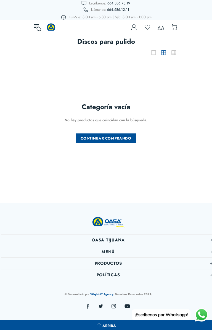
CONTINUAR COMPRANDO (106, 138)
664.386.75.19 (118, 3)
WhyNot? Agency (101, 294)
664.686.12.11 (118, 9)
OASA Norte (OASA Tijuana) (51, 27)
